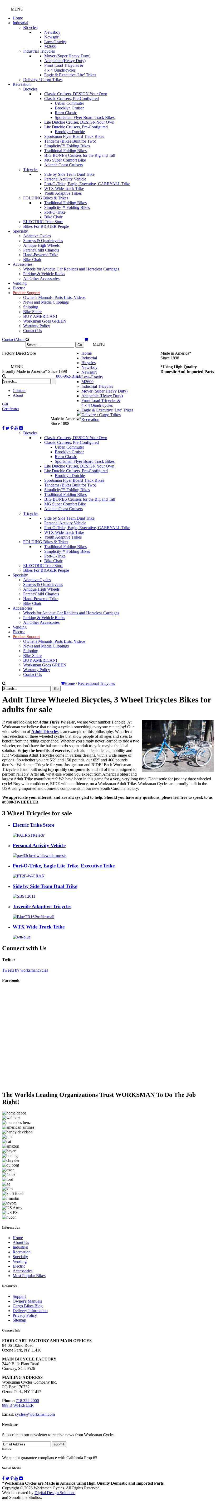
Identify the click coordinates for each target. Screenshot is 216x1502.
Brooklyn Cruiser (69, 108)
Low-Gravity (55, 41)
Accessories (22, 264)
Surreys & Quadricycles (43, 240)
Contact (8, 339)
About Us (21, 1242)
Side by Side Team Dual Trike (69, 174)
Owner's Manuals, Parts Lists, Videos (54, 297)
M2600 (50, 46)
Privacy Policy (25, 1315)
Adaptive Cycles (37, 236)
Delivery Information (30, 1310)
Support (19, 1296)
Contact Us (32, 330)
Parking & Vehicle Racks (44, 274)
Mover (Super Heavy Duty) (67, 56)
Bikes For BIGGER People (46, 226)
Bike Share (32, 311)
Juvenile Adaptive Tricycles (42, 906)
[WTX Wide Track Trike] (22, 937)
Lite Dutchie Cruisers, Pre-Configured (76, 127)
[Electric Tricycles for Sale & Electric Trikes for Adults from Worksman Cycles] (29, 835)
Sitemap (19, 1320)
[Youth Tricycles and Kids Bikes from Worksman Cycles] (33, 917)
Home (18, 18)
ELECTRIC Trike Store (43, 221)
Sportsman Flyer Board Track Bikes (85, 117)
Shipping (30, 307)
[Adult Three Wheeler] (29, 876)
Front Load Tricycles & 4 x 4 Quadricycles (63, 67)
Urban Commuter (69, 103)
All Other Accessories (41, 278)
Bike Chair (53, 217)
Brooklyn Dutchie (70, 131)
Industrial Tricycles (39, 51)
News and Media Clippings (46, 302)
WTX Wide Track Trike (64, 188)
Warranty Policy (36, 326)
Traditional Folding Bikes (65, 150)
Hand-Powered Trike (40, 255)
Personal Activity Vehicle (65, 179)
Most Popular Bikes (29, 1275)
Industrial (20, 23)
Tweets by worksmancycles (25, 970)
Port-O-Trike (55, 212)
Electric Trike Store (33, 825)
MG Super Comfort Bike (65, 160)
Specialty (20, 231)
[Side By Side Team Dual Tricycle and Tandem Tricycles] (24, 896)
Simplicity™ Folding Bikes (67, 146)
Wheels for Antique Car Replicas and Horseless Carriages (71, 269)
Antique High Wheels (41, 245)
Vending (20, 283)
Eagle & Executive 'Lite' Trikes (70, 75)
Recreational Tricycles (96, 683)
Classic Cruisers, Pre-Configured (71, 98)
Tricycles (30, 169)
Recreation (22, 84)
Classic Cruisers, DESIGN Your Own (75, 94)
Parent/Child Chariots (41, 250)
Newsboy (52, 32)
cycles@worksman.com (35, 1414)
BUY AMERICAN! (40, 316)
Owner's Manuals (27, 1301)
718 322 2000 (27, 1400)
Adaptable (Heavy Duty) (65, 60)
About (20, 339)
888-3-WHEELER (18, 1405)
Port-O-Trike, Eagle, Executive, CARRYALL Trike (87, 184)
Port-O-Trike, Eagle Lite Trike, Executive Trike (64, 865)
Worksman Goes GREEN (44, 321)
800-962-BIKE (68, 376)
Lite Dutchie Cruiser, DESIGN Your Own (79, 122)
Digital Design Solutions (55, 1492)
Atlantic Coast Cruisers (63, 165)
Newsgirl (52, 37)
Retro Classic (66, 112)
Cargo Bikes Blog (28, 1306)
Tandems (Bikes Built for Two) (70, 141)
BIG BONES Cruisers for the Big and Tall (79, 155)
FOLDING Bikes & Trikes (45, 198)
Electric (19, 288)
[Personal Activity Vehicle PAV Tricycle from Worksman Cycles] (39, 855)
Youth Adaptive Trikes (63, 193)
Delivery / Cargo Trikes (42, 79)
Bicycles (30, 27)
